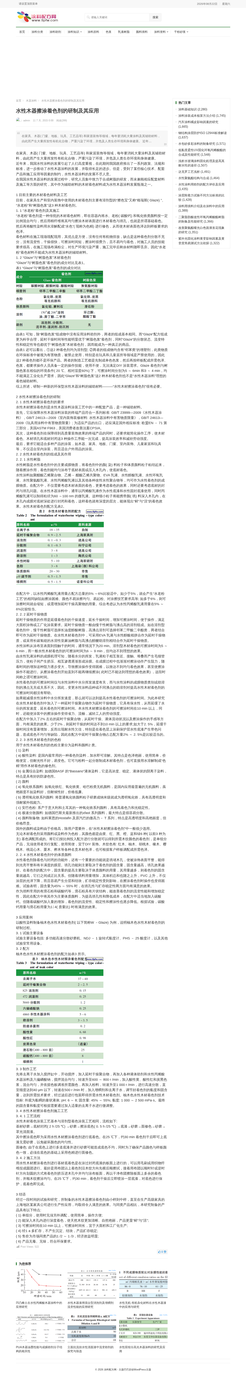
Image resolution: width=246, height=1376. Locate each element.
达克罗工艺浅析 (189, 171)
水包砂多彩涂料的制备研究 (196, 143)
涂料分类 (37, 31)
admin (26, 120)
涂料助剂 (55, 31)
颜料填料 (142, 31)
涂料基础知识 (187, 109)
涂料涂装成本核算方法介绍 (196, 115)
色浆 (108, 31)
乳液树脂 (124, 31)
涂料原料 (93, 31)
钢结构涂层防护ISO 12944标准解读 (202, 133)
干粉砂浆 (180, 31)
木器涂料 (31, 100)
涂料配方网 (110, 1369)
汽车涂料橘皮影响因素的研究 (198, 122)
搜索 (155, 17)
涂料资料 (160, 31)
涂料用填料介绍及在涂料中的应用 (201, 206)
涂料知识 (73, 31)
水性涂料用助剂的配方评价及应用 (201, 184)
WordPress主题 (142, 1369)
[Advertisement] (123, 67)
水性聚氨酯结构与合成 (193, 178)
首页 (22, 31)
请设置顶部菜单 (28, 3)
